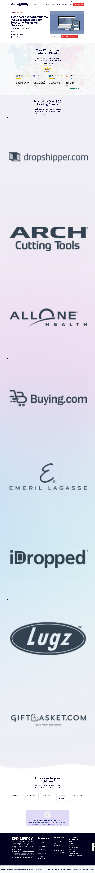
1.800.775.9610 (79, 1)
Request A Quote (79, 4)
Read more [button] (34, 85)
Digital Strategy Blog (73, 847)
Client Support (71, 1)
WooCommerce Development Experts (64, 4)
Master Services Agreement (75, 855)
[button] (80, 80)
